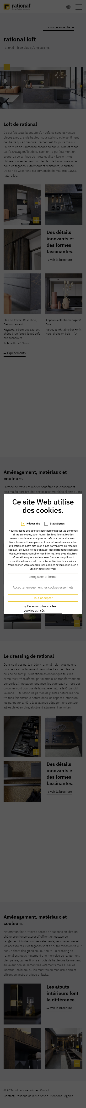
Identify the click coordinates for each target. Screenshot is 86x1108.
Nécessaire (33, 523)
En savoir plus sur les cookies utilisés (40, 608)
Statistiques (57, 523)
